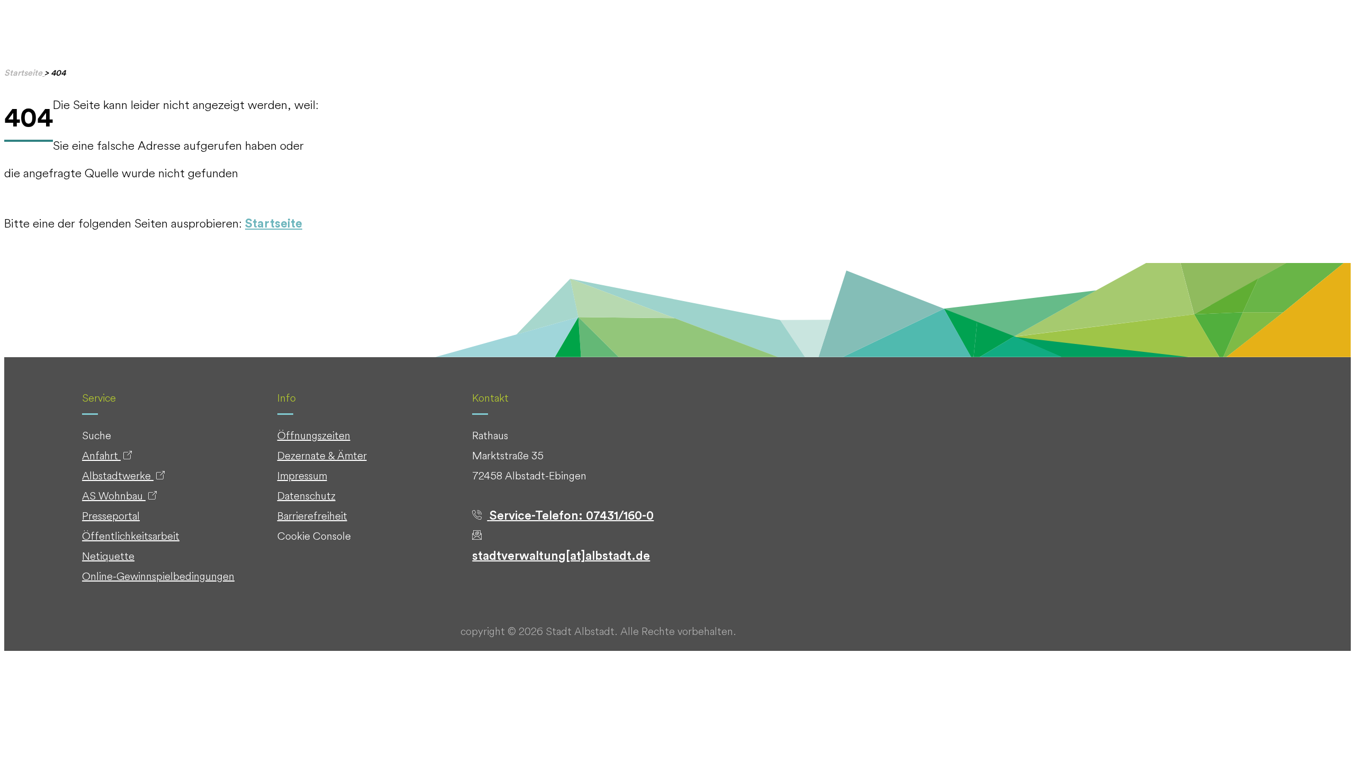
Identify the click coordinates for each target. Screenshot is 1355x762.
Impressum (302, 475)
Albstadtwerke (117, 475)
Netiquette (108, 556)
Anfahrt (101, 455)
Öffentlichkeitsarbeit (130, 535)
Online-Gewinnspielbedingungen (158, 576)
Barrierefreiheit (312, 515)
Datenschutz (306, 495)
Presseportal (111, 515)
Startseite (273, 223)
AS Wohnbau (114, 495)
